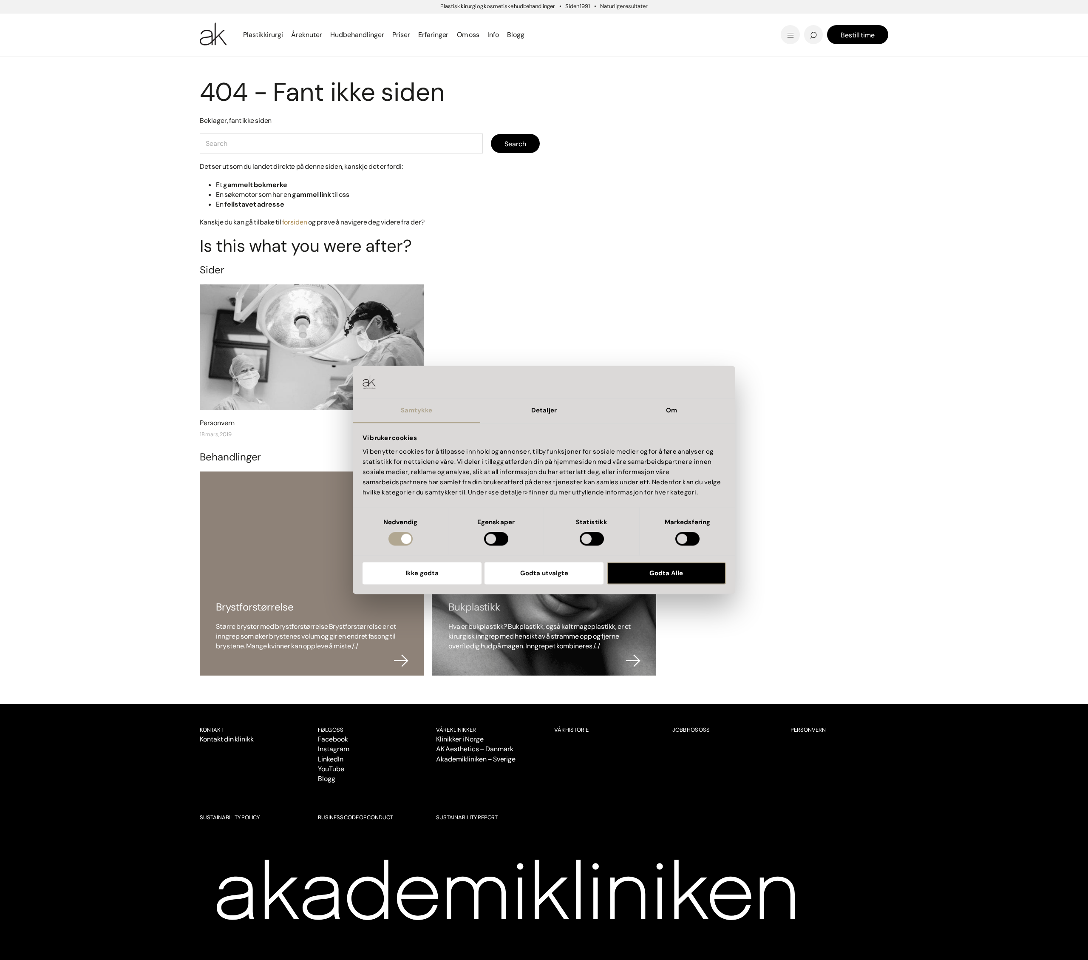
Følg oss (330, 729)
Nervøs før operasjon (238, 35)
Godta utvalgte (544, 573)
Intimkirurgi (753, 22)
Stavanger (575, 22)
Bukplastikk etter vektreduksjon (619, 35)
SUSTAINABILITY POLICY (230, 817)
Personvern (808, 729)
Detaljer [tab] (544, 410)
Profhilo (214, 22)
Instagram (333, 748)
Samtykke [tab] (417, 410)
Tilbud (741, 22)
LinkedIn (330, 759)
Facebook (333, 739)
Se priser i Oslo (227, 35)
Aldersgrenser (578, 28)
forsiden (295, 222)
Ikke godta (422, 573)
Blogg (326, 778)
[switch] (496, 539)
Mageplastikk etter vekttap (602, 25)
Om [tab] (671, 410)
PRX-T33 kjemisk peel (600, 22)
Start (206, 67)
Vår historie (571, 729)
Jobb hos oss (691, 729)
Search (515, 143)
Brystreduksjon (228, 22)
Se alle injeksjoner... (234, 35)
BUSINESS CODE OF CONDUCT (355, 817)
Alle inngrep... (584, 22)
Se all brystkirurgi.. (233, 35)
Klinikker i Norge (460, 739)
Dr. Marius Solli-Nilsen (771, 22)
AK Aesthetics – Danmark (474, 748)
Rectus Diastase (590, 22)
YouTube (331, 768)
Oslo (207, 22)
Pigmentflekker (760, 22)
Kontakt (212, 729)
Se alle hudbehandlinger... (606, 35)
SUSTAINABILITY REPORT (467, 817)
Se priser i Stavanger (597, 35)
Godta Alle (666, 573)
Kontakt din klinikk (227, 739)
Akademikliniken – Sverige (476, 759)
